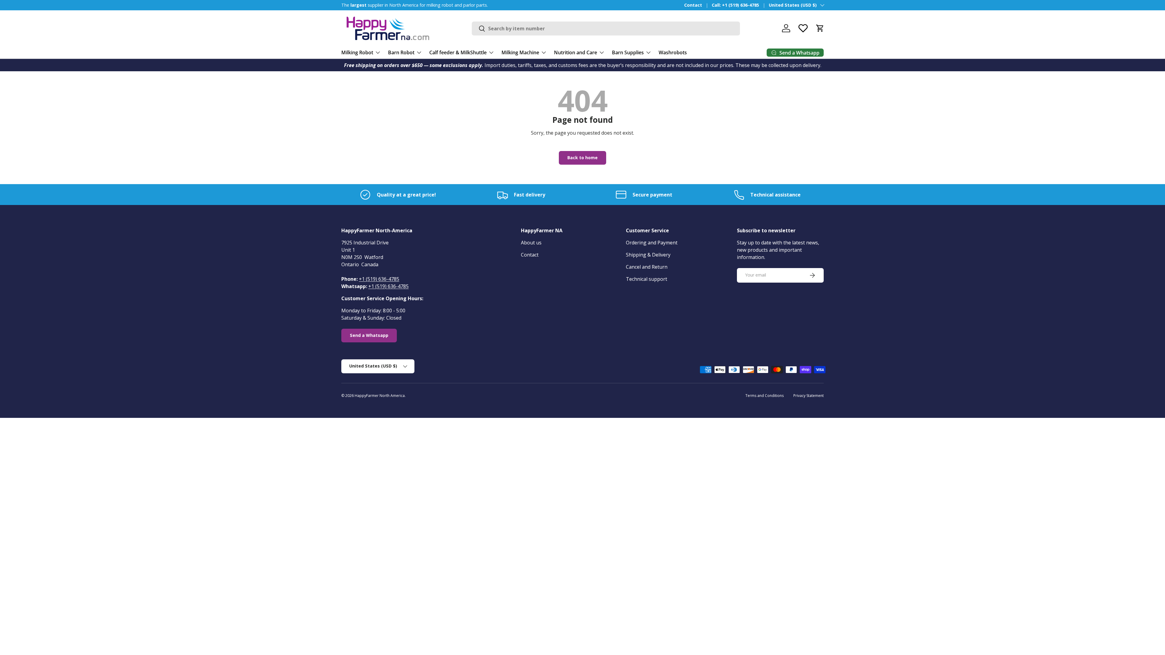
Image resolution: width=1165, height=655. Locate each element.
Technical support (646, 279)
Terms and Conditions (764, 395)
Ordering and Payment (651, 242)
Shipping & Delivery (648, 254)
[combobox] (606, 28)
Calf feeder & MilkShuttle (458, 52)
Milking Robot (357, 52)
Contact (693, 5)
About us (531, 242)
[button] (820, 28)
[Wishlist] (803, 28)
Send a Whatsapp (369, 335)
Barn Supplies (628, 52)
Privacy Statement (808, 395)
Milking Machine (520, 52)
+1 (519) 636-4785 (379, 279)
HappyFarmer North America (380, 395)
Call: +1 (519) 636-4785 (735, 5)
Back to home (582, 157)
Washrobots (673, 52)
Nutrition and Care (575, 52)
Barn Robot (401, 52)
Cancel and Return (646, 267)
